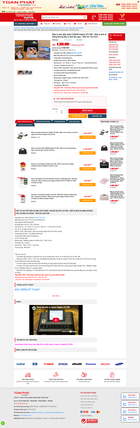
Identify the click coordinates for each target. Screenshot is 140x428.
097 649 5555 (105, 19)
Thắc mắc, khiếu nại (86, 408)
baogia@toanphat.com (37, 412)
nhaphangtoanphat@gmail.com (54, 412)
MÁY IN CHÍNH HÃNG (27, 28)
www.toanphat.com (25, 415)
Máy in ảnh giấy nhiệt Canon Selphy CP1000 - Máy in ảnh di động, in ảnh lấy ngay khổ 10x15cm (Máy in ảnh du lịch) (54, 133)
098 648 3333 (105, 17)
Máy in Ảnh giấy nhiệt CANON (74, 28)
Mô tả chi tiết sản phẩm (43, 121)
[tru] (62, 113)
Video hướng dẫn (74, 121)
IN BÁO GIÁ (98, 116)
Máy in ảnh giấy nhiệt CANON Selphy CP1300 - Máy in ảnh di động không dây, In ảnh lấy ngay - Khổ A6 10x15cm (53, 149)
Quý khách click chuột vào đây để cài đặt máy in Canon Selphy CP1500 (44, 344)
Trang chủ (17, 28)
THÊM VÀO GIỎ (78, 116)
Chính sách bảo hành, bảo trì (89, 399)
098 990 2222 (105, 15)
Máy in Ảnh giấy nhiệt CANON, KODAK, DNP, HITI (49, 28)
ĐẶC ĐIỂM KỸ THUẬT (27, 289)
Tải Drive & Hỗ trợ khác (25, 124)
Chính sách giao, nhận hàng (88, 396)
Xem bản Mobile (87, 415)
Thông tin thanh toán (86, 405)
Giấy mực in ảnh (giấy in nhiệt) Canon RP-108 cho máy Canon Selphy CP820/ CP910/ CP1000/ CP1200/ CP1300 (52, 165)
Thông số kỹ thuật (59, 121)
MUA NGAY (87, 111)
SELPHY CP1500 (76, 53)
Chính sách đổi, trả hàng (87, 402)
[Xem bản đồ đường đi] (20, 403)
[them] (62, 111)
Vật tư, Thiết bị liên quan (25, 121)
